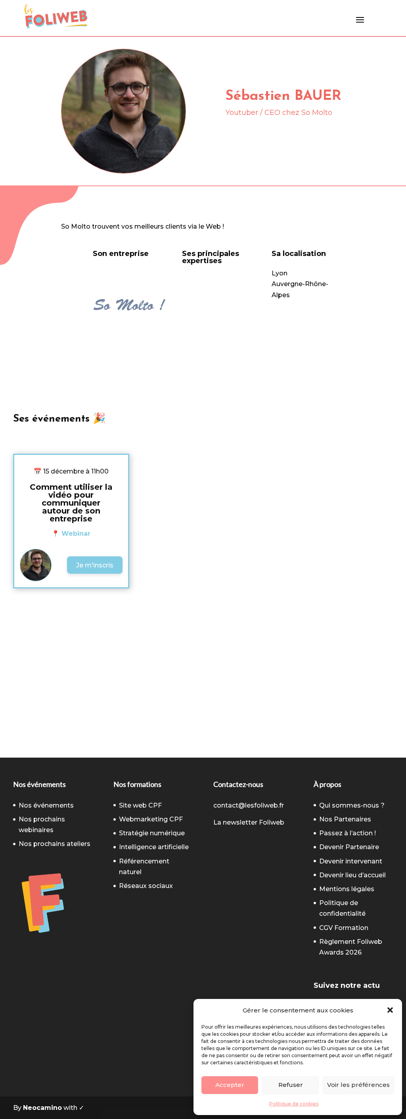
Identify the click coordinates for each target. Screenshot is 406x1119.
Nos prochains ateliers (54, 844)
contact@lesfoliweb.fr (248, 805)
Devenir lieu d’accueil (352, 875)
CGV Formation (343, 928)
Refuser (290, 1084)
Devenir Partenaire (349, 847)
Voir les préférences (358, 1084)
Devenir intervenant (350, 861)
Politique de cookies (293, 1104)
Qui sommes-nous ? (352, 805)
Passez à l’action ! (347, 833)
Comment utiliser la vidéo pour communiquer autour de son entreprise (71, 502)
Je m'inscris (94, 565)
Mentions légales (346, 889)
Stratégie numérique (152, 833)
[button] (390, 1010)
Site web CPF (140, 805)
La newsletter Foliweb (248, 822)
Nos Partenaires (345, 819)
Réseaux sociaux (146, 886)
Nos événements (46, 805)
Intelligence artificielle (154, 847)
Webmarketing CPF (151, 819)
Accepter (229, 1084)
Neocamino (42, 1107)
